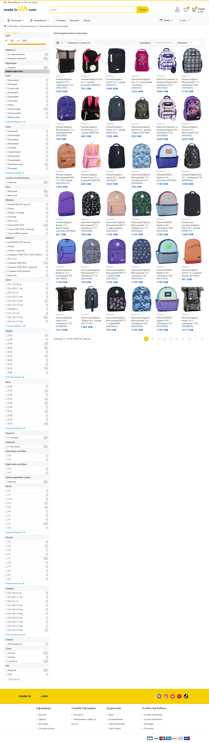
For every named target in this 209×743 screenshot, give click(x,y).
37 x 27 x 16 (13, 313)
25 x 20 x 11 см (15, 288)
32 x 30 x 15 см (15, 605)
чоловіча (12, 661)
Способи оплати (46, 728)
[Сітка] (58, 42)
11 (9, 495)
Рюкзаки (13, 26)
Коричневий (14, 113)
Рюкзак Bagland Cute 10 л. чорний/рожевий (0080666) (91, 82)
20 (9, 571)
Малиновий (14, 117)
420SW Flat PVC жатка (19, 204)
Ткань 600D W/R (16, 225)
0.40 (10, 344)
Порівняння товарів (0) (79, 43)
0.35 (10, 335)
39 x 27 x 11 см (15, 321)
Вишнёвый (13, 144)
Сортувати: (145, 43)
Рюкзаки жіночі (28, 26)
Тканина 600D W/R (17, 263)
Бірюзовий (13, 80)
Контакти (78, 715)
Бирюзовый (14, 135)
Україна (12, 482)
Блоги (87, 20)
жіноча (11, 653)
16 (9, 519)
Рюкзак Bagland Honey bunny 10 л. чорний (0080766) (90, 130)
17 (9, 524)
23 (9, 579)
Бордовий (13, 92)
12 (9, 503)
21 (9, 575)
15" (9, 460)
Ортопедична (15, 644)
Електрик (12, 101)
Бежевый (12, 131)
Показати (182, 43)
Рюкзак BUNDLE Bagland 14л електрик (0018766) (166, 178)
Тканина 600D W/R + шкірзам (22, 267)
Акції (111, 715)
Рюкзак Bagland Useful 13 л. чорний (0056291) (115, 82)
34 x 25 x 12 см (15, 626)
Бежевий (12, 84)
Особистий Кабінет (153, 715)
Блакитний (13, 88)
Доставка (43, 724)
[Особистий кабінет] (177, 9)
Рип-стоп (12, 221)
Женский (12, 191)
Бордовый (13, 139)
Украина (12, 182)
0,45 (10, 386)
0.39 (10, 339)
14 (9, 511)
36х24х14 (12, 309)
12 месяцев (14, 446)
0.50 (10, 360)
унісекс (11, 657)
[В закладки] (65, 97)
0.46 (10, 352)
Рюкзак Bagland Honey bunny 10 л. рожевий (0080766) (91, 178)
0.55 (10, 364)
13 (9, 507)
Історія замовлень (153, 719)
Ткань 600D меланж (18, 233)
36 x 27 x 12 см (15, 305)
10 (9, 491)
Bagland (12, 67)
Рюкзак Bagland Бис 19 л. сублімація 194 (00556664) (192, 178)
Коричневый (14, 152)
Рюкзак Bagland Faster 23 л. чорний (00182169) (115, 130)
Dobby (11, 208)
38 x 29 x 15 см (15, 317)
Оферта (42, 719)
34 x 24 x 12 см (15, 618)
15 (9, 515)
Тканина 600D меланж (19, 271)
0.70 (10, 368)
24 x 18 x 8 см (14, 284)
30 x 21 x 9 (13, 292)
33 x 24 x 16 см (15, 609)
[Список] (62, 42)
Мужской (12, 195)
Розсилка (148, 728)
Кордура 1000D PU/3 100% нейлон (25, 255)
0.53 (10, 419)
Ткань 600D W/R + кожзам (21, 229)
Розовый (12, 168)
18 (9, 528)
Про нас (42, 715)
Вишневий (13, 97)
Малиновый (14, 156)
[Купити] (159, 91)
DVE (10, 674)
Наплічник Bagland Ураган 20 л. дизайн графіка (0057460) (141, 130)
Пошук (143, 10)
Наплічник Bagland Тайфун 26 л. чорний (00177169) (91, 321)
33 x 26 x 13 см (15, 297)
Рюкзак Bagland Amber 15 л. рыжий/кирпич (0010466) (192, 273)
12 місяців (13, 437)
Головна (60, 20)
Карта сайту (115, 728)
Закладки (149, 724)
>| (202, 339)
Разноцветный (15, 164)
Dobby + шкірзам (16, 250)
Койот (11, 105)
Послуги (74, 20)
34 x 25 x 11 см (15, 622)
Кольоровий (14, 109)
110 (10, 499)
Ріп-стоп (12, 259)
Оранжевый (14, 160)
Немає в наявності (17, 58)
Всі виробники (116, 719)
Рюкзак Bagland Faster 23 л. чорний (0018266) (115, 178)
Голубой (12, 148)
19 (9, 566)
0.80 (10, 372)
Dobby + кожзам (16, 213)
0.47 (10, 356)
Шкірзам (12, 275)
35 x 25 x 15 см (15, 301)
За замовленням (16, 54)
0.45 (10, 348)
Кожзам (12, 217)
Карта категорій (117, 724)
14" (9, 455)
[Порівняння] (71, 97)
